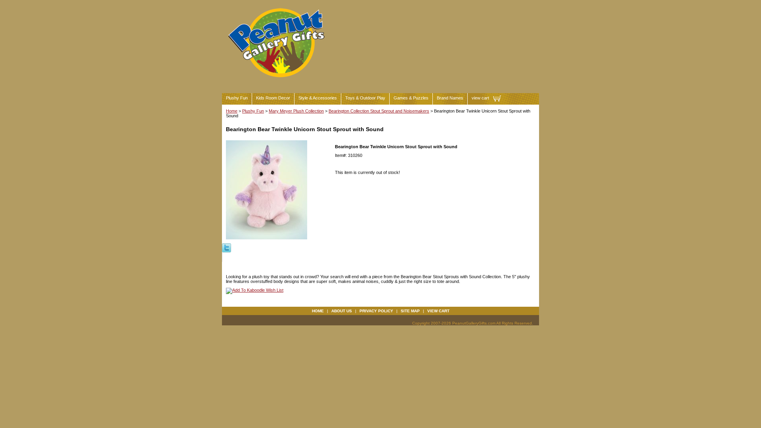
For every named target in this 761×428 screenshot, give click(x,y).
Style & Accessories (317, 98)
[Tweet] (226, 247)
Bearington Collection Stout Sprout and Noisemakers (379, 111)
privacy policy (376, 311)
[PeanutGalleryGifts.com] (278, 81)
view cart (480, 98)
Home (231, 111)
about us (341, 311)
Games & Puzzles (411, 98)
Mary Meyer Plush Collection (296, 111)
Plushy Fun (237, 98)
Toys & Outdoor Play (365, 98)
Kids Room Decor (273, 98)
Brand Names (450, 98)
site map (410, 311)
